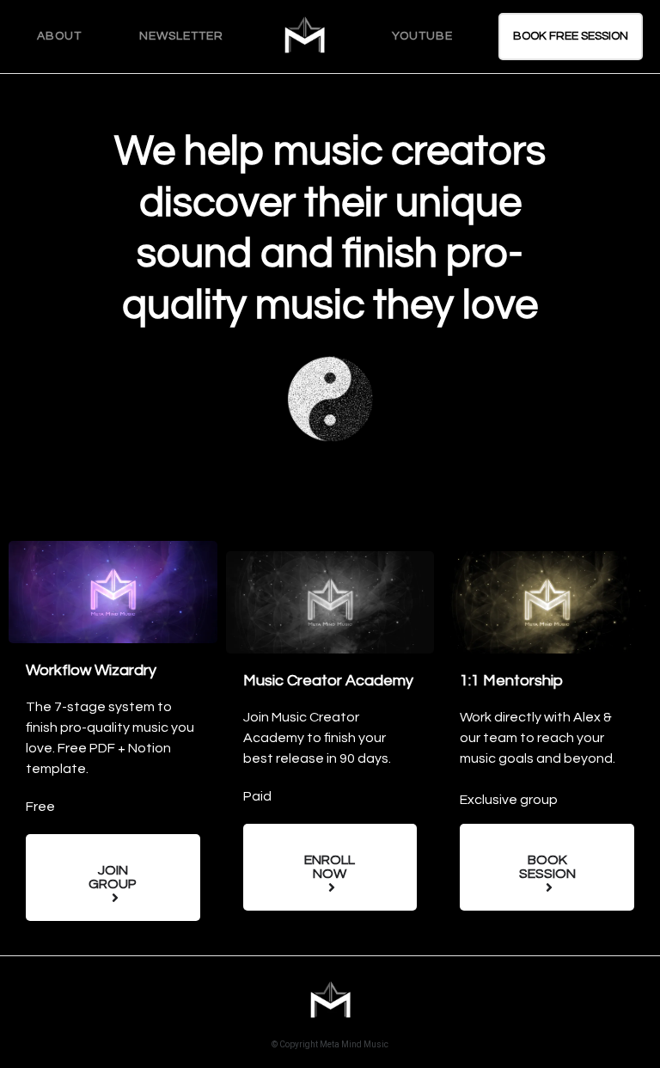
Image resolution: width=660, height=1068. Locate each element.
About (59, 36)
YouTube (422, 36)
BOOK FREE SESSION (570, 36)
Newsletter (181, 36)
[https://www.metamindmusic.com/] (305, 36)
